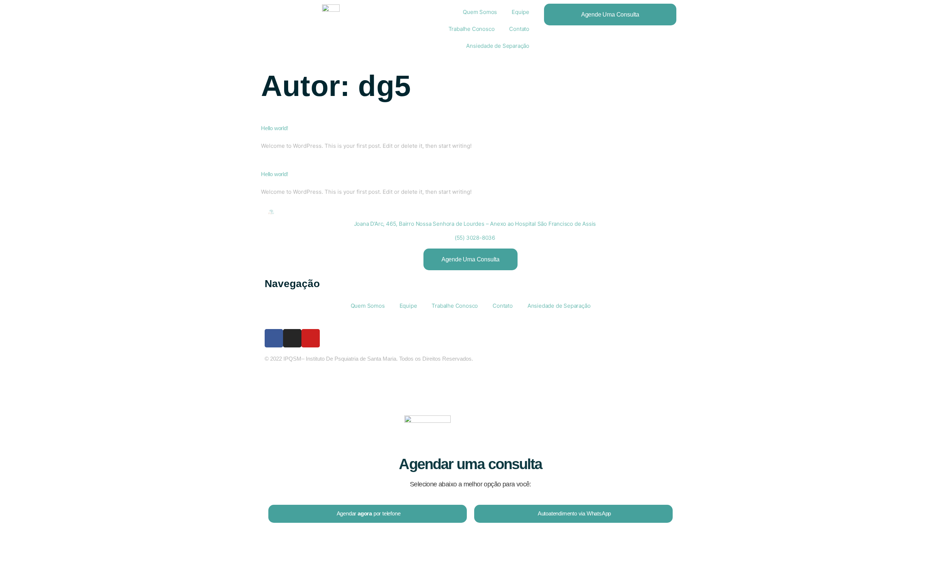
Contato (519, 28)
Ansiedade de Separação (497, 45)
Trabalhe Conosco (471, 28)
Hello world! (274, 128)
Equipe (520, 11)
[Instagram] (292, 338)
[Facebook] (274, 338)
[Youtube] (310, 338)
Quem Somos (480, 11)
